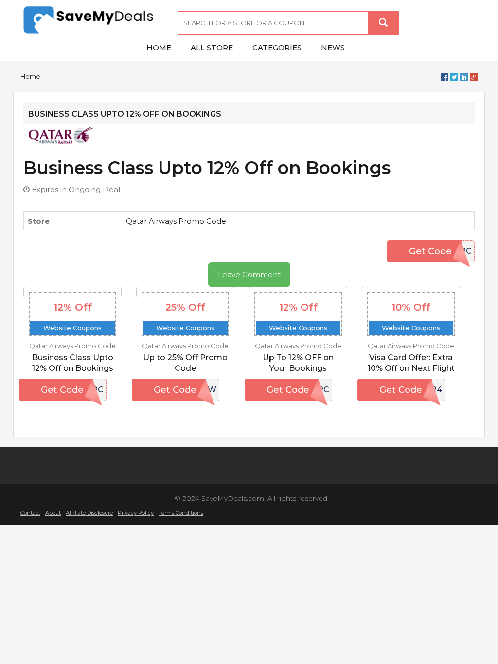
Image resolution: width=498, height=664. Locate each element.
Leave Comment (249, 274)
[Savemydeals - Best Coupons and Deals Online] (91, 20)
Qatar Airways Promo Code (176, 221)
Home (30, 76)
